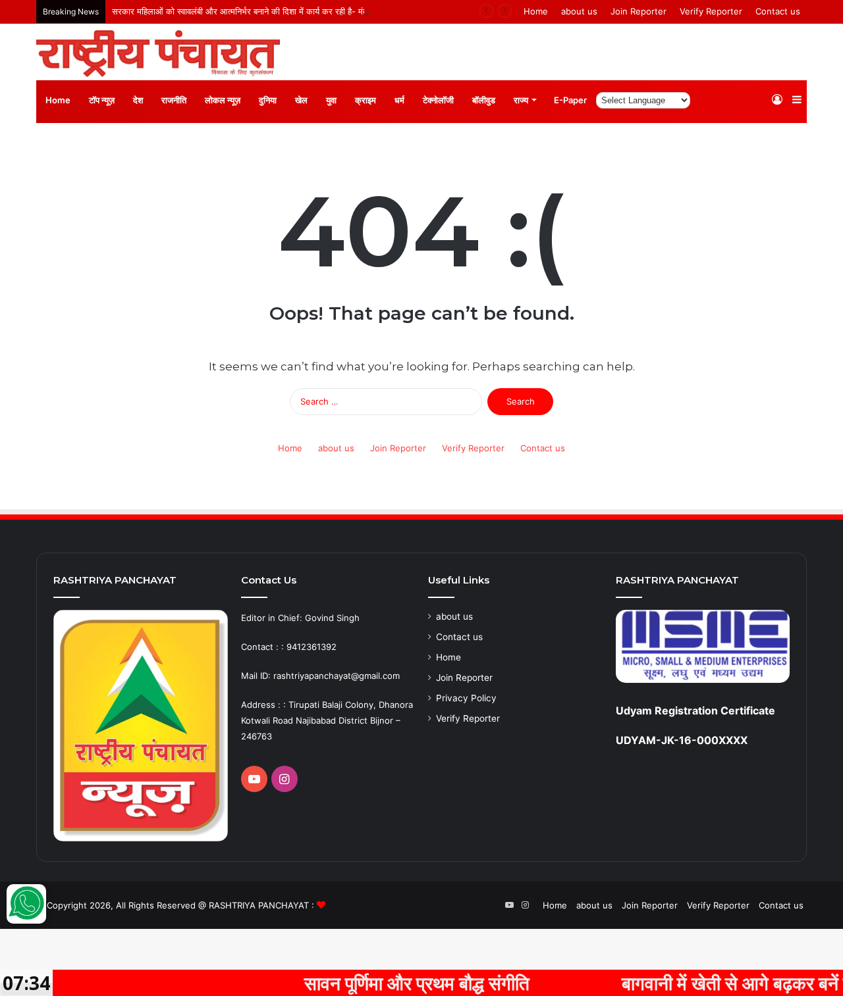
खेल (301, 100)
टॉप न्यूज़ (102, 100)
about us (579, 11)
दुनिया (268, 100)
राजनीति (173, 100)
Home (536, 11)
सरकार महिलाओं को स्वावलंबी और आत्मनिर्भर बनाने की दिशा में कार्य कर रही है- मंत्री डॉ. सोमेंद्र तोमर (269, 11)
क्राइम (365, 100)
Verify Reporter (711, 11)
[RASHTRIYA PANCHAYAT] (158, 53)
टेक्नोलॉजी (438, 100)
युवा (331, 100)
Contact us (777, 11)
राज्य (521, 100)
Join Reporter (638, 11)
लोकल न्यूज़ (222, 100)
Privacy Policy (466, 698)
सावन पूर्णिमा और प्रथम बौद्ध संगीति (382, 982)
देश (138, 100)
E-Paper (570, 100)
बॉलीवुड (483, 100)
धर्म (399, 100)
